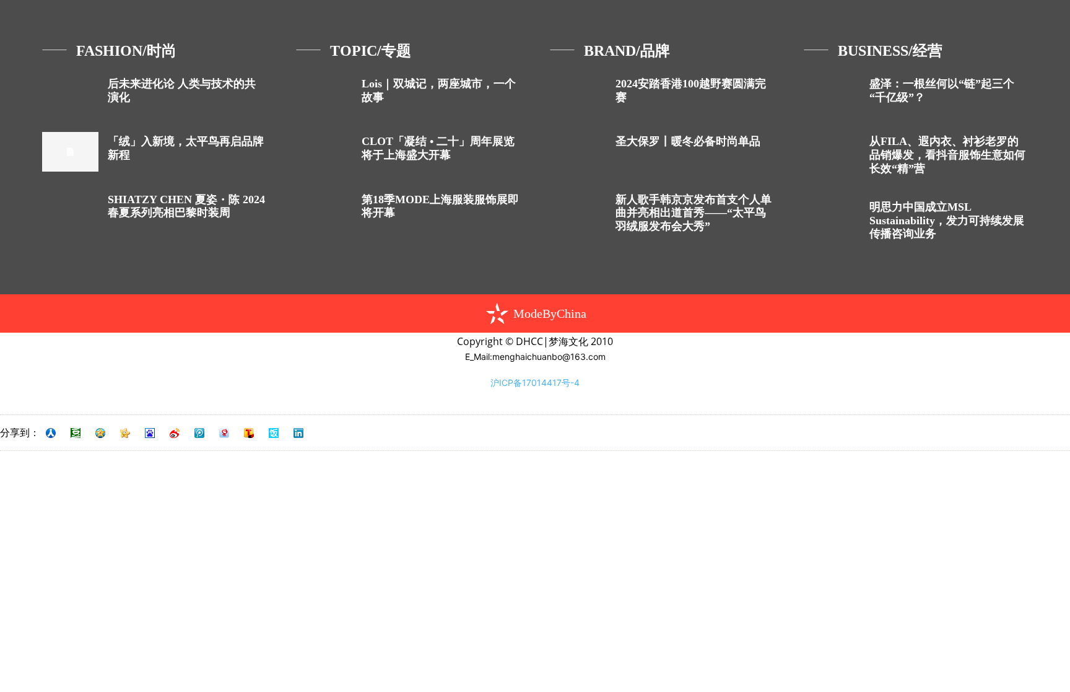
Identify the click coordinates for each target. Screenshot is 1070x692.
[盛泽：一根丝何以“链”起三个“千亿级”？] (832, 93)
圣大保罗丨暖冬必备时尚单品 (687, 141)
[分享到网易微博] (224, 433)
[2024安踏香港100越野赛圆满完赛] (578, 93)
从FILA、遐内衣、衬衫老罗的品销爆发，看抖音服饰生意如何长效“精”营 (947, 154)
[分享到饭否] (274, 433)
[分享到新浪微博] (175, 433)
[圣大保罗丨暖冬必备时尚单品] (578, 151)
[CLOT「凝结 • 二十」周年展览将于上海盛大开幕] (324, 151)
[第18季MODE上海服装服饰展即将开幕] (324, 209)
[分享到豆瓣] (75, 433)
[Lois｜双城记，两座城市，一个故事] (324, 93)
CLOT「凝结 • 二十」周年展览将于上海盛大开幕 (438, 148)
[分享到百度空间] (150, 433)
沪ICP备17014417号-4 (535, 382)
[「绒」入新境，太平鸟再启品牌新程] (70, 151)
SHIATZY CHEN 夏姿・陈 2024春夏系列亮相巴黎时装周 (186, 206)
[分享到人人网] (51, 433)
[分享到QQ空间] (100, 433)
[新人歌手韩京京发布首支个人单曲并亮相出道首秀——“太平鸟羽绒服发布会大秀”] (578, 209)
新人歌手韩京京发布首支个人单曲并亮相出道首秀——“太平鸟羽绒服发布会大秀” (693, 212)
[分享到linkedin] (298, 433)
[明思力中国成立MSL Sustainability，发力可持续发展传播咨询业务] (832, 217)
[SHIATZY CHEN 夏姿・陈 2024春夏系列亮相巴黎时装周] (70, 209)
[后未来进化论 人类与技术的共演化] (70, 93)
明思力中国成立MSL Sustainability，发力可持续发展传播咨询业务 (946, 220)
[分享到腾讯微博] (199, 433)
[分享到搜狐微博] (249, 433)
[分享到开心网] (125, 433)
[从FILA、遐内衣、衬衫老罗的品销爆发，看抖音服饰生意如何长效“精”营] (832, 151)
